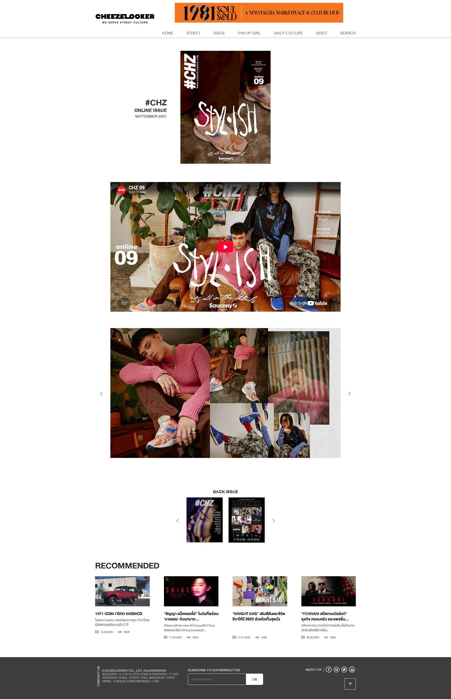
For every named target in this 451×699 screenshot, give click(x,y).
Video (321, 33)
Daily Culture (288, 33)
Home (167, 33)
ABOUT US (313, 669)
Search (348, 33)
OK (254, 679)
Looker (337, 660)
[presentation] (101, 394)
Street (194, 33)
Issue (219, 33)
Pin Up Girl (249, 33)
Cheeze (321, 660)
